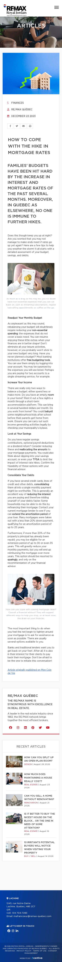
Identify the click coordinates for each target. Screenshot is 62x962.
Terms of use (39, 951)
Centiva (37, 958)
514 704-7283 (19, 913)
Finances (17, 103)
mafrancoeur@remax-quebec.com (32, 916)
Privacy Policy (24, 951)
